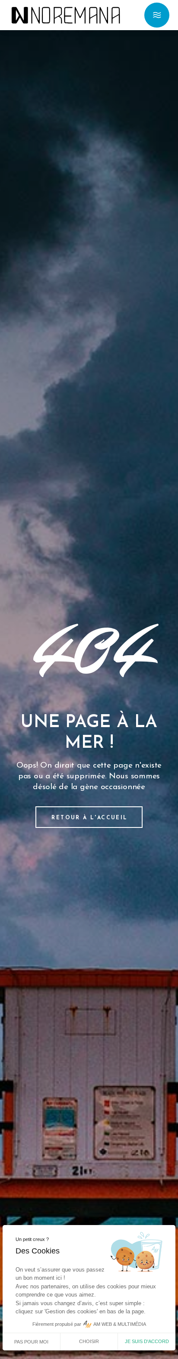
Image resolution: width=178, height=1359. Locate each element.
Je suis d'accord (147, 1341)
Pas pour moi (31, 1341)
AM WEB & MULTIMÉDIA (119, 1324)
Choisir (89, 1341)
